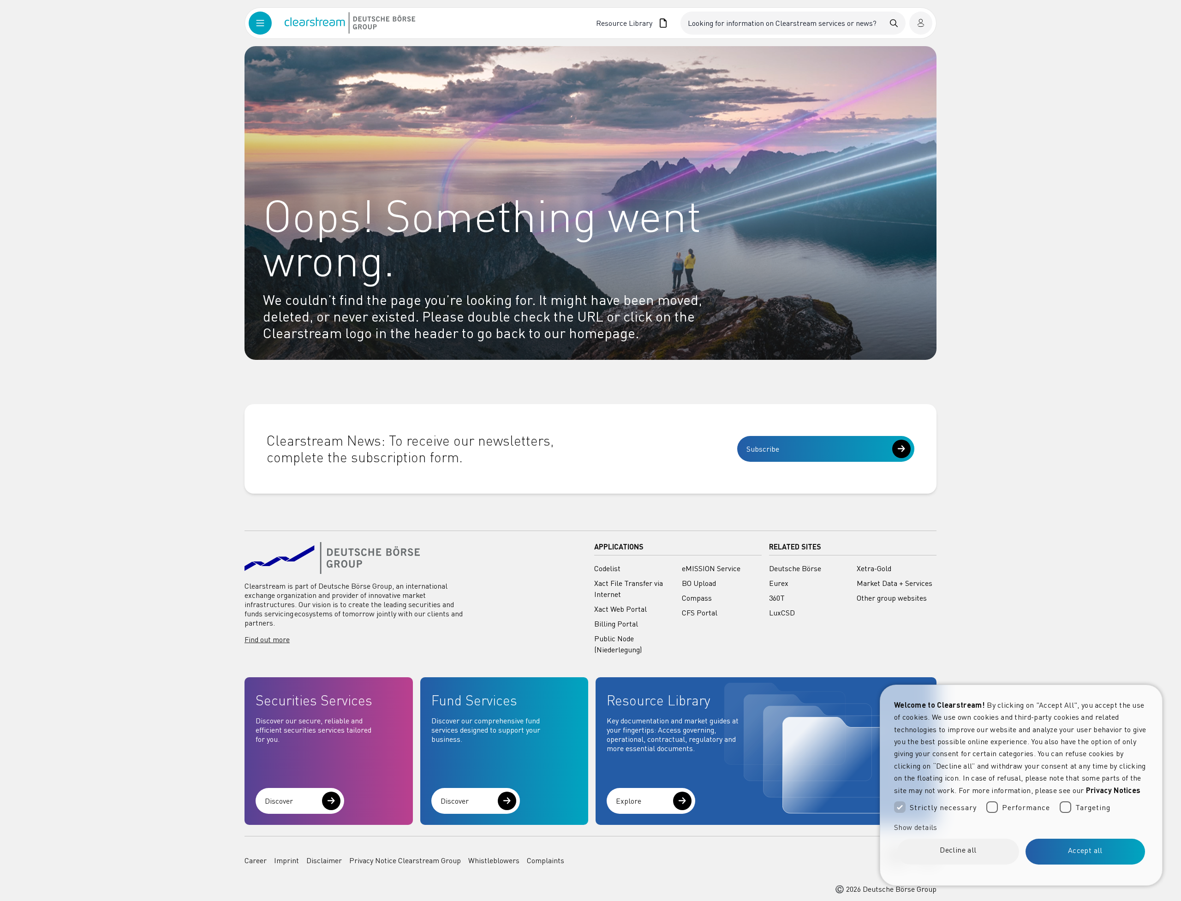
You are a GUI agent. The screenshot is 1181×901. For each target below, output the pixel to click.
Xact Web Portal (620, 609)
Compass (697, 598)
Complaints (545, 860)
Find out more (267, 639)
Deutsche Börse (795, 568)
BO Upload (699, 583)
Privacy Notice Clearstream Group (405, 860)
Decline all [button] (958, 849)
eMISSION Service (711, 568)
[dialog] (1021, 785)
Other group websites (892, 598)
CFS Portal (699, 612)
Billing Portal (616, 623)
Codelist (607, 568)
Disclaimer (324, 860)
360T (777, 598)
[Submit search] (894, 23)
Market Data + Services (894, 583)
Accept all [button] (1085, 850)
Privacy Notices (1113, 790)
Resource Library (624, 23)
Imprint (286, 860)
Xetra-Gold (874, 568)
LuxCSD (782, 612)
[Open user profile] (920, 23)
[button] (1021, 827)
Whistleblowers (493, 860)
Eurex (778, 583)
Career (256, 860)
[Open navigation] (267, 23)
